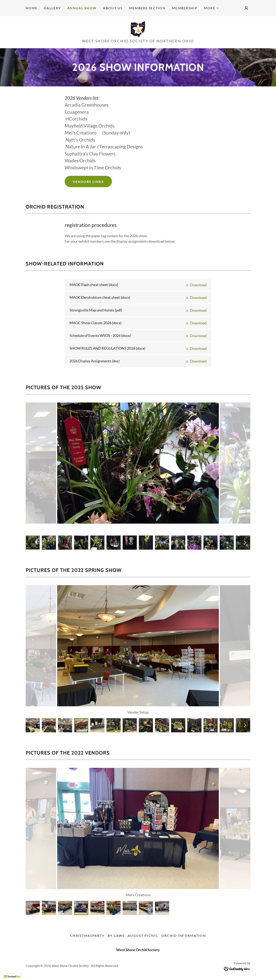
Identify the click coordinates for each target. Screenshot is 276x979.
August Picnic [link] (143, 935)
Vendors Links (88, 181)
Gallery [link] (52, 8)
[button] (211, 8)
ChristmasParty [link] (87, 935)
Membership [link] (184, 8)
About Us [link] (112, 8)
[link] (138, 28)
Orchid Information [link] (183, 935)
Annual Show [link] (82, 8)
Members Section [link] (147, 8)
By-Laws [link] (116, 935)
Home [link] (31, 8)
